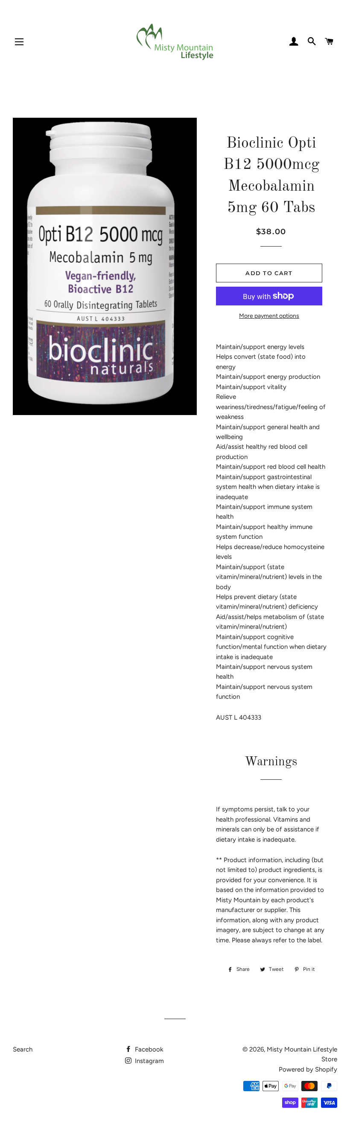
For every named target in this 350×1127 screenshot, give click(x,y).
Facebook (148, 1049)
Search (22, 1049)
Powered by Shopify (308, 1069)
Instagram (148, 1061)
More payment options (269, 315)
